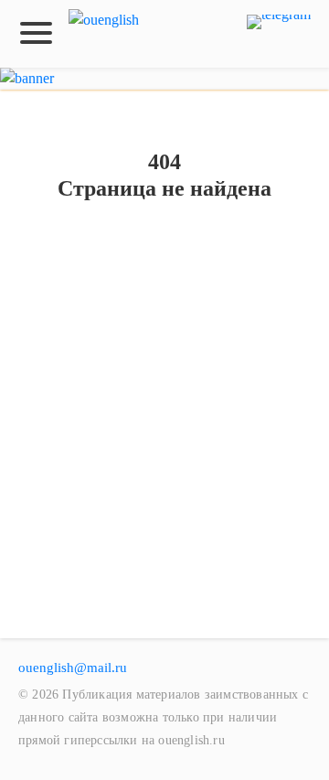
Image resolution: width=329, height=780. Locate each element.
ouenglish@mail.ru (72, 667)
